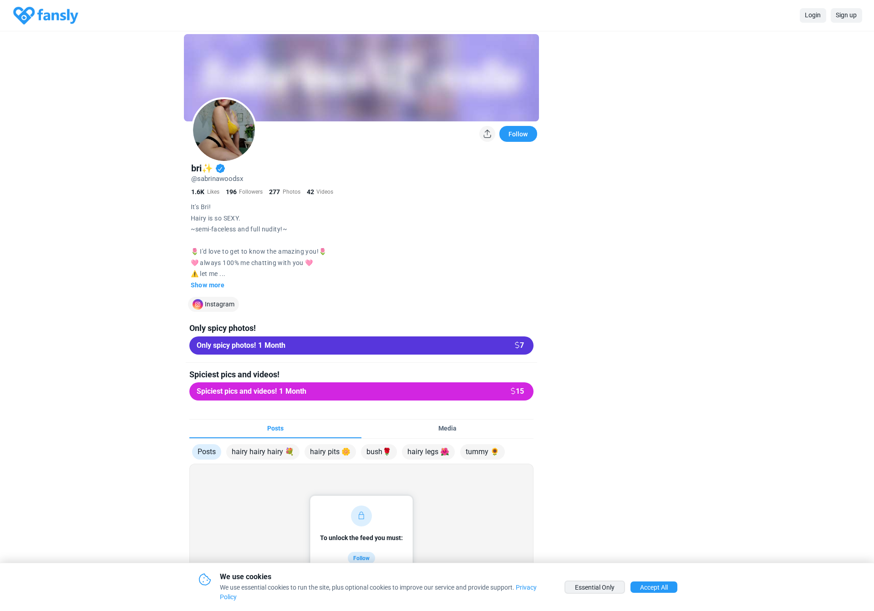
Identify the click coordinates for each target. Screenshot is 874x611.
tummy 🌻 (482, 451)
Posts (207, 451)
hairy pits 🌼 (330, 451)
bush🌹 (378, 451)
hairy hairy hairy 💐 (263, 451)
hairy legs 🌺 (428, 451)
